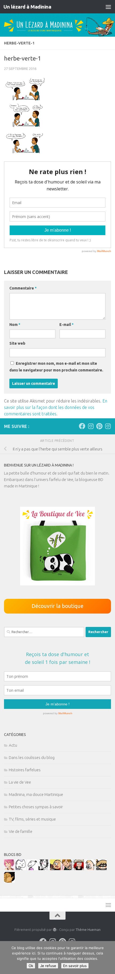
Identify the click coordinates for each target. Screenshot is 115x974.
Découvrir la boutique (57, 606)
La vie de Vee (20, 782)
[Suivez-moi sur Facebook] (82, 426)
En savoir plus (75, 966)
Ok (31, 966)
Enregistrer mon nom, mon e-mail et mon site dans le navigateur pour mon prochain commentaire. (56, 366)
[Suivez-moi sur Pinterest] (99, 426)
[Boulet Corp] (67, 868)
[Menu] (108, 6)
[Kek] (21, 868)
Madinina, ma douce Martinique (36, 794)
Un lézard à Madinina (27, 7)
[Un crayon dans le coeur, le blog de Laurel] (78, 868)
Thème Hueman (88, 929)
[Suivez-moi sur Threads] (108, 426)
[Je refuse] (108, 957)
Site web (17, 343)
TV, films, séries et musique (32, 819)
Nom (14, 324)
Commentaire (23, 288)
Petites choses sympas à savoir (36, 806)
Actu (13, 745)
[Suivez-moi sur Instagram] (90, 426)
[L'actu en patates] (55, 868)
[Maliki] (9, 868)
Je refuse (48, 966)
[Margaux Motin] (44, 868)
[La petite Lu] (32, 868)
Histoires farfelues (25, 770)
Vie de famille (20, 831)
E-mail (66, 324)
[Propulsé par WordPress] (54, 929)
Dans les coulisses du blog (32, 757)
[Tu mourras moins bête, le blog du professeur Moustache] (90, 868)
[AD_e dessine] (9, 881)
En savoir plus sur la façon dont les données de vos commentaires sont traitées (55, 407)
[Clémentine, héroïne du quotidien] (101, 868)
